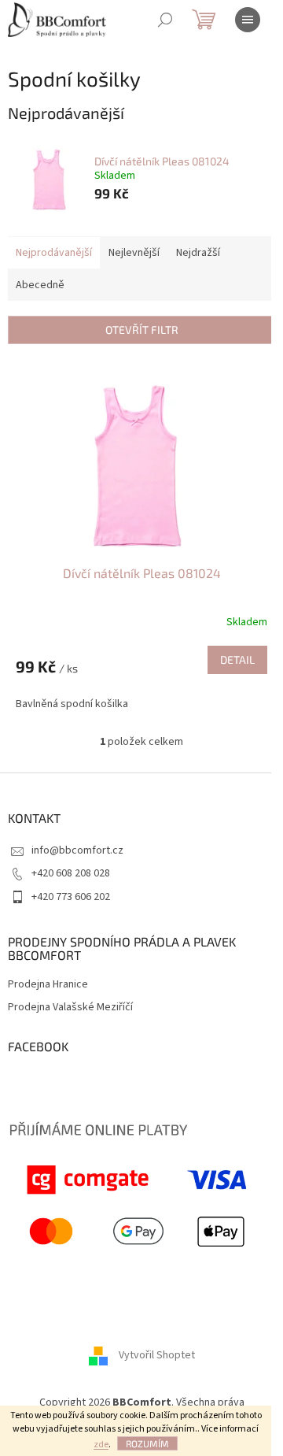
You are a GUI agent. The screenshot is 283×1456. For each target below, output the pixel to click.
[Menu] (247, 19)
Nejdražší (198, 253)
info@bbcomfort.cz (77, 850)
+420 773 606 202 (70, 897)
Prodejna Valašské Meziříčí (70, 1007)
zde (101, 1444)
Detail (237, 659)
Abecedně (40, 285)
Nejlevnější (134, 253)
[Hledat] (165, 19)
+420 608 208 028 (70, 873)
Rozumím (147, 1443)
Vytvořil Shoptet (157, 1356)
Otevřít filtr (141, 329)
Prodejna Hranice (48, 984)
